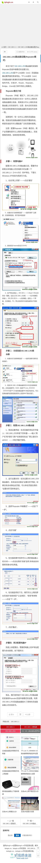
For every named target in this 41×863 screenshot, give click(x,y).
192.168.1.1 (12, 47)
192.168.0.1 (10, 727)
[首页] (38, 848)
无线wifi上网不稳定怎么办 (29, 791)
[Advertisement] (20, 20)
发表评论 (21, 52)
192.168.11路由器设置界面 (30, 731)
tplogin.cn (8, 2)
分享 (28, 714)
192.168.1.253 (20, 66)
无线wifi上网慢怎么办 (9, 811)
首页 (4, 47)
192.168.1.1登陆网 (30, 727)
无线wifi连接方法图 (27, 811)
